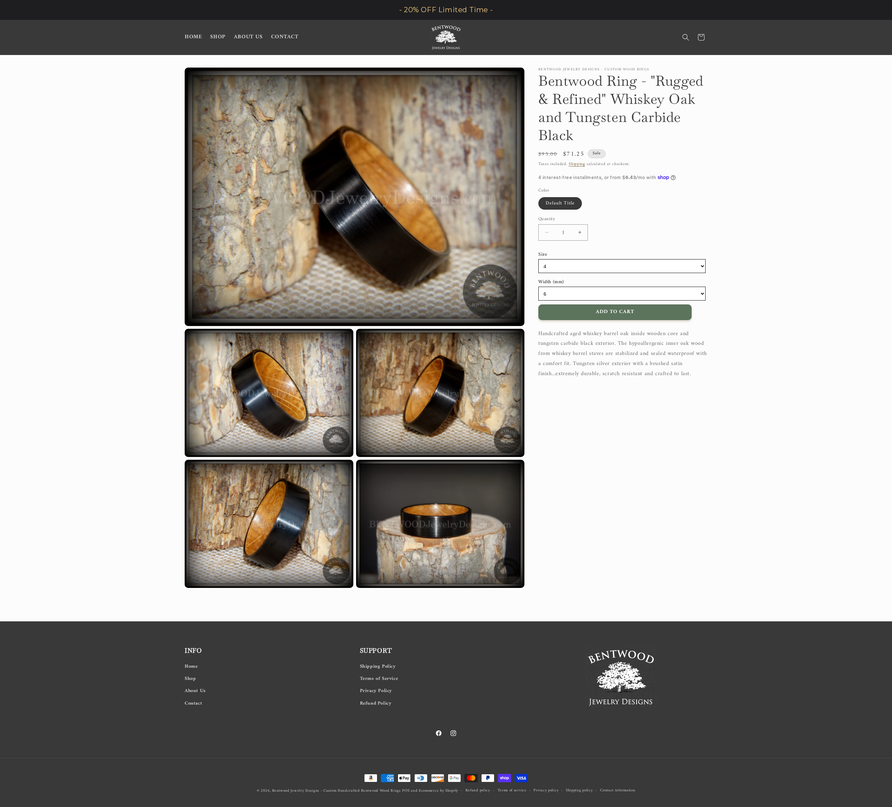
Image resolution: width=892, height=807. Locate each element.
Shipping (577, 164)
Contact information (617, 790)
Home (191, 666)
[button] (685, 37)
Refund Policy (376, 703)
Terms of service (512, 790)
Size (542, 254)
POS (405, 790)
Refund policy (478, 790)
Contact (193, 703)
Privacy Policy (376, 690)
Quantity (546, 218)
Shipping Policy (378, 666)
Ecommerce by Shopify (438, 790)
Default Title (560, 203)
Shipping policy (579, 790)
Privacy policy (546, 790)
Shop (190, 678)
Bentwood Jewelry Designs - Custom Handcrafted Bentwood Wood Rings (336, 790)
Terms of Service (379, 678)
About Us (195, 690)
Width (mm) (551, 281)
